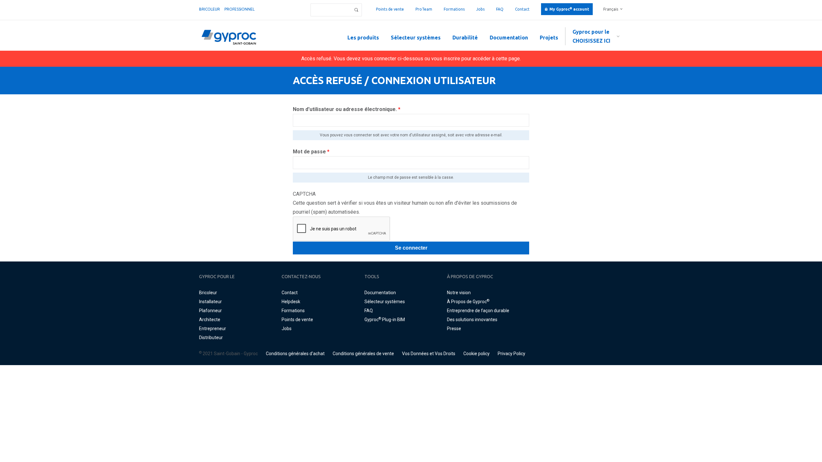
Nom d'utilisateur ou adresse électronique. (346, 109)
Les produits (363, 37)
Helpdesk (291, 301)
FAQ (499, 9)
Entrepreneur (212, 328)
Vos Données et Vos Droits (428, 353)
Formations (454, 9)
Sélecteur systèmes (416, 37)
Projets (549, 37)
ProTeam (423, 9)
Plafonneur (210, 310)
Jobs (480, 9)
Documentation (509, 37)
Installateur (210, 301)
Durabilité (465, 37)
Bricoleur (209, 9)
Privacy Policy (511, 353)
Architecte (209, 319)
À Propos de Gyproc (468, 301)
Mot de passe (311, 152)
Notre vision (459, 292)
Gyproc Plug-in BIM (384, 319)
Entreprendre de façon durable (478, 310)
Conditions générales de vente (363, 353)
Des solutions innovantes (472, 319)
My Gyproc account (569, 9)
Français (610, 9)
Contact (522, 9)
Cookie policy (476, 353)
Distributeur (211, 337)
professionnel (239, 9)
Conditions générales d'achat (295, 353)
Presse (454, 328)
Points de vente (390, 9)
